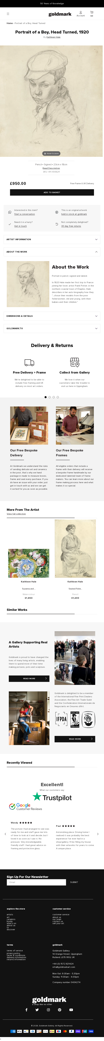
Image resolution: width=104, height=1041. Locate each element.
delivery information (16, 957)
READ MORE (29, 679)
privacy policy (13, 953)
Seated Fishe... (75, 589)
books (10, 921)
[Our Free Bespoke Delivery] (29, 425)
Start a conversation (24, 214)
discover (11, 930)
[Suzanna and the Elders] (28, 563)
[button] (10, 13)
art (8, 917)
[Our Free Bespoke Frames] (75, 425)
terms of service (15, 951)
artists (10, 915)
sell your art (58, 923)
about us (11, 925)
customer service (61, 915)
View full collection (16, 514)
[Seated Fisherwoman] (75, 548)
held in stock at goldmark (74, 214)
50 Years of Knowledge (52, 3)
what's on (11, 923)
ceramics (11, 919)
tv (8, 928)
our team (57, 919)
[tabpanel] (29, 373)
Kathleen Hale (54, 37)
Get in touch (20, 226)
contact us (58, 921)
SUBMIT (74, 882)
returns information (16, 960)
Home (10, 23)
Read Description (51, 168)
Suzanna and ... (28, 589)
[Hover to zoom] (51, 101)
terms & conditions (16, 955)
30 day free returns (71, 226)
